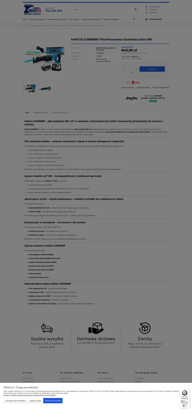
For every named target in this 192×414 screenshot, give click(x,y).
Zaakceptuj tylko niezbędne (15, 401)
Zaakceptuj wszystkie (53, 401)
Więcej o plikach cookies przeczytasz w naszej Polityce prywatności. (30, 395)
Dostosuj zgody (35, 401)
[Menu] (188, 390)
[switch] (184, 405)
